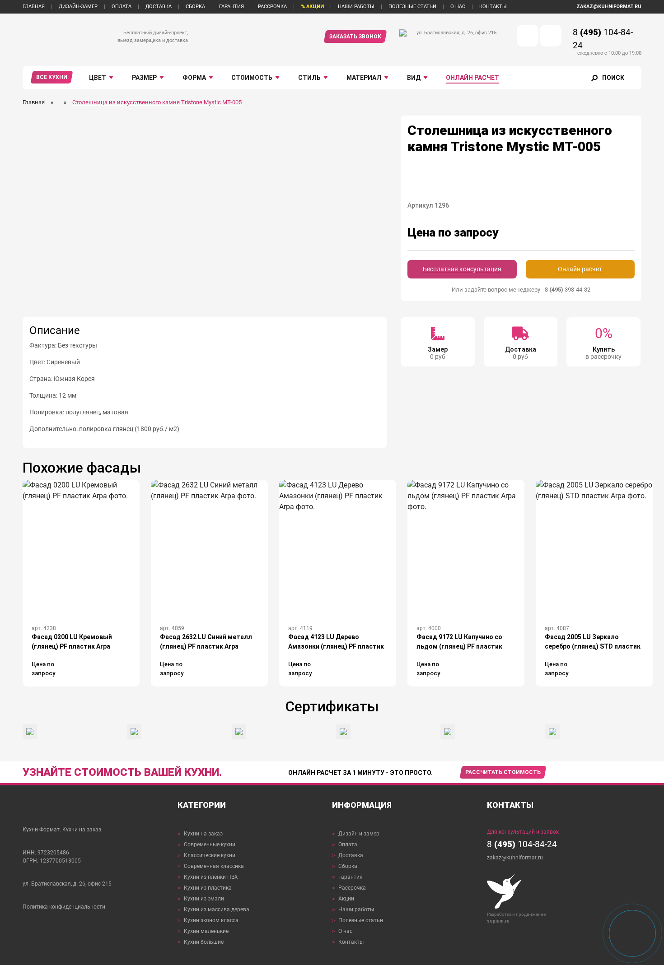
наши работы (356, 6)
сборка (195, 6)
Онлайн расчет (472, 77)
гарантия (231, 6)
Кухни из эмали (201, 898)
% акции (312, 6)
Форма (194, 77)
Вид (414, 77)
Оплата (344, 844)
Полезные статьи (357, 920)
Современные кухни (206, 844)
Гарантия (347, 877)
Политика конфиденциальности (64, 907)
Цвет (97, 77)
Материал (363, 77)
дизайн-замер (78, 6)
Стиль (309, 77)
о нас (457, 6)
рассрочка (272, 6)
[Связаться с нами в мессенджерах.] (632, 933)
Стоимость (251, 77)
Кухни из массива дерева (213, 909)
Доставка (347, 855)
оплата (121, 6)
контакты (493, 6)
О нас (342, 931)
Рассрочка (349, 888)
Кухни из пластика (205, 888)
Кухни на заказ (200, 833)
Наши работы (353, 909)
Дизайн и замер (355, 833)
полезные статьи (412, 6)
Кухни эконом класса (208, 920)
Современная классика (211, 866)
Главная (34, 102)
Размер (144, 77)
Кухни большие (201, 942)
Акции (343, 898)
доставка (158, 6)
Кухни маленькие (203, 931)
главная (34, 6)
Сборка (344, 866)
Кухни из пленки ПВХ (208, 877)
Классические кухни (206, 855)
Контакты (348, 942)
